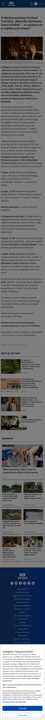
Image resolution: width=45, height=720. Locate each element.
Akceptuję (22, 708)
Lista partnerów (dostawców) (14, 702)
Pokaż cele (22, 715)
